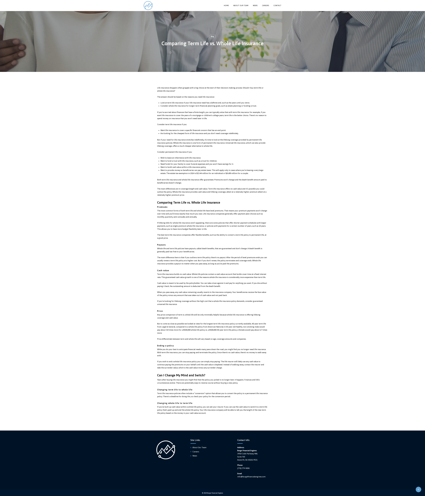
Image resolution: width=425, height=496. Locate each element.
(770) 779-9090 (243, 468)
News (194, 456)
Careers (195, 452)
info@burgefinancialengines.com (251, 477)
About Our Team (199, 447)
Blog (212, 36)
